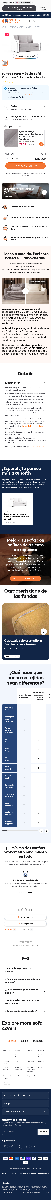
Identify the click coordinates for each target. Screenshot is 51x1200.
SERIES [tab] (24, 1041)
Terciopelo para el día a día (9, 719)
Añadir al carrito (27, 165)
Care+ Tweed (7, 750)
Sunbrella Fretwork (9, 813)
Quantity (9, 154)
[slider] (25, 291)
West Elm (6, 1051)
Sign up (43, 1132)
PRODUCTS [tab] (37, 1041)
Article (17, 1051)
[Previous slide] (7, 631)
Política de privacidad (28, 1173)
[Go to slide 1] (5, 63)
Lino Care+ (7, 759)
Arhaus (29, 1051)
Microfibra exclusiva (9, 795)
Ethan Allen (31, 1061)
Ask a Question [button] (27, 923)
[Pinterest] (12, 1146)
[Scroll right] (46, 831)
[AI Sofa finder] (29, 21)
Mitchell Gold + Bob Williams (31, 1070)
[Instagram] (5, 1146)
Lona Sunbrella (9, 804)
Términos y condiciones (10, 1173)
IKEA (40, 1067)
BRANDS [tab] (12, 1041)
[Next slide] (44, 631)
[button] (25, 108)
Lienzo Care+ (7, 741)
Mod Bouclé (8, 768)
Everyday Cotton (9, 709)
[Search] (34, 21)
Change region (43, 8)
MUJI (17, 1076)
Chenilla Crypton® (9, 822)
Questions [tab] (25, 929)
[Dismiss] (48, 2)
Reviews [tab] (8, 929)
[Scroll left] (41, 831)
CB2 (16, 1061)
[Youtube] (34, 1146)
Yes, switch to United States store (19, 8)
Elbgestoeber (32, 1076)
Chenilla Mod (8, 777)
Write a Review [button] (27, 917)
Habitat (41, 1051)
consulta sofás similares (25, 95)
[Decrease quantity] (7, 158)
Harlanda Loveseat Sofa (32, 426)
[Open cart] (38, 21)
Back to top (42, 1173)
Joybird (41, 1061)
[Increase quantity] (17, 158)
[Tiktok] (27, 1146)
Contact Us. (38, 446)
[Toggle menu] (47, 21)
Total (43, 154)
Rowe (29, 1055)
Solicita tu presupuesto (25, 578)
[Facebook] (19, 1146)
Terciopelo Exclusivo (9, 786)
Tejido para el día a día (9, 730)
